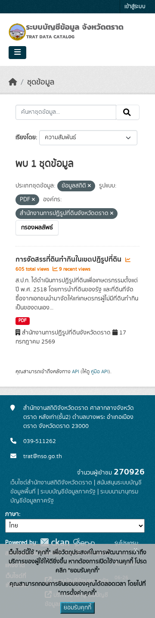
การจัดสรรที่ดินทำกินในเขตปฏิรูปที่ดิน (69, 259)
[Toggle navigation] (17, 52)
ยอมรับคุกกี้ (77, 607)
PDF (23, 320)
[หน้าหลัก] (13, 82)
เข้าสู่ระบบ (135, 7)
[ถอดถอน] (89, 186)
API (75, 371)
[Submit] (128, 112)
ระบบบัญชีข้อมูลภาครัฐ (68, 491)
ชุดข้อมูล (40, 82)
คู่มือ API (99, 371)
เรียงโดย (26, 137)
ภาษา (12, 514)
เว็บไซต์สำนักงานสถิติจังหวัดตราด (51, 482)
